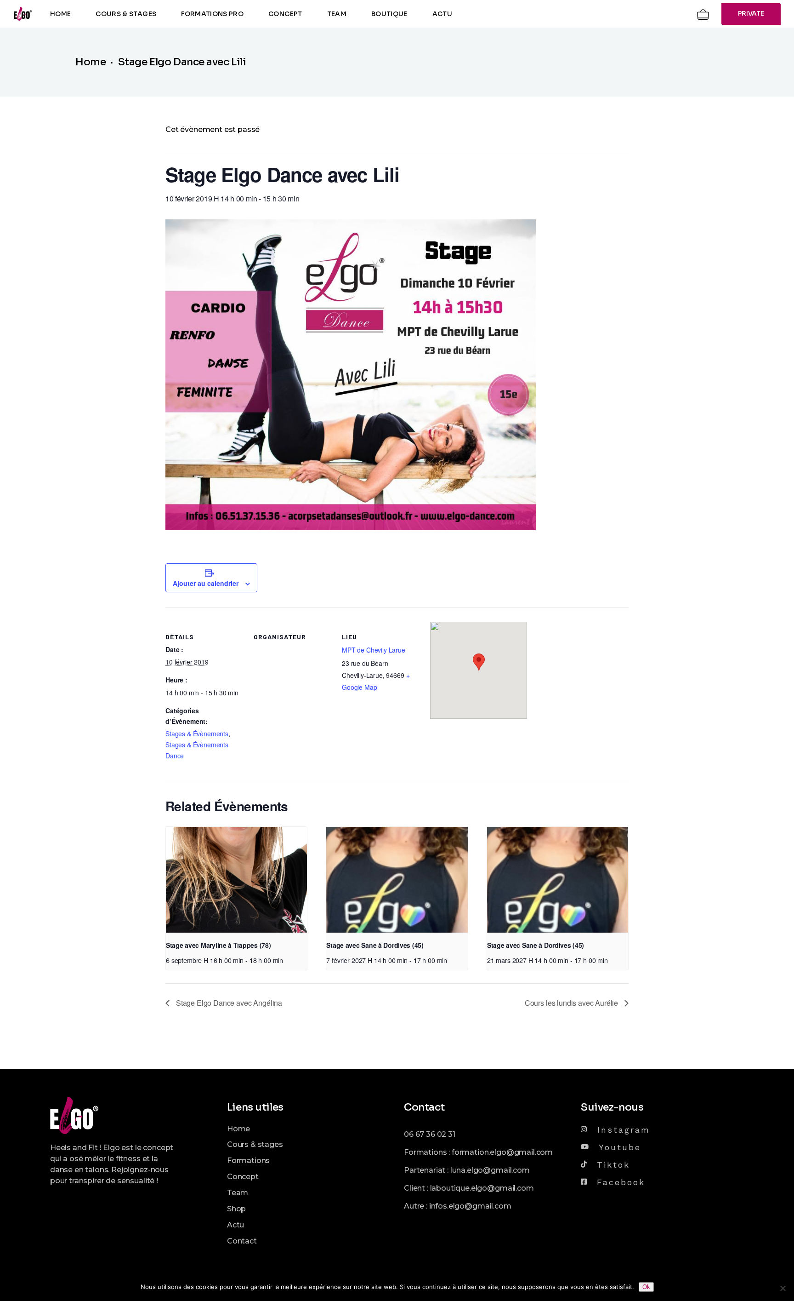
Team (237, 1192)
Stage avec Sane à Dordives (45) (374, 945)
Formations (248, 1160)
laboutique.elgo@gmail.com (482, 1188)
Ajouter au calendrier (205, 583)
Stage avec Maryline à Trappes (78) (218, 945)
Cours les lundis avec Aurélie (572, 1002)
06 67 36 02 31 (429, 1134)
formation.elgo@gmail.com (502, 1152)
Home (238, 1128)
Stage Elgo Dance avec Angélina (228, 1002)
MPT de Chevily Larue (373, 649)
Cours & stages (255, 1144)
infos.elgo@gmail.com (470, 1206)
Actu (235, 1225)
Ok (646, 1287)
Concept (243, 1176)
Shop (236, 1208)
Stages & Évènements (196, 733)
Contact (242, 1241)
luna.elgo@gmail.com (490, 1170)
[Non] (782, 1288)
